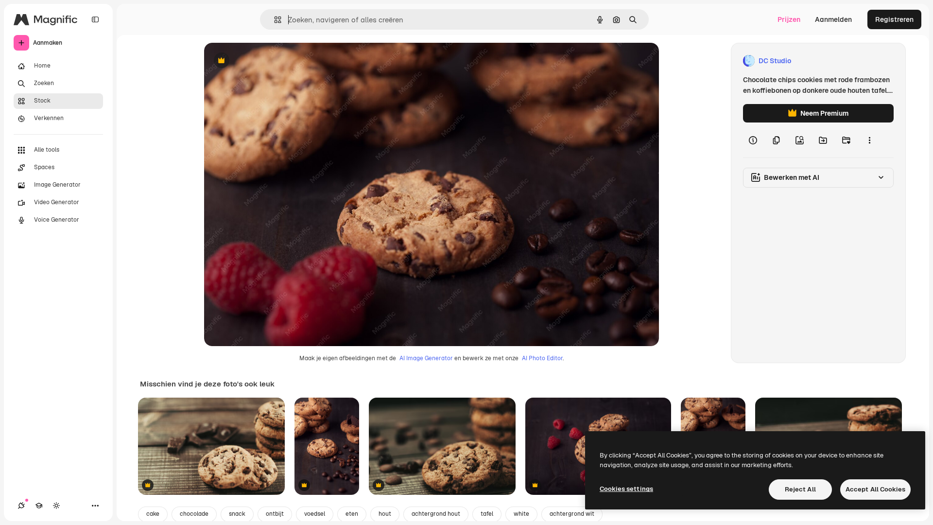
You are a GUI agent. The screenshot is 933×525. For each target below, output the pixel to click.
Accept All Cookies (875, 489)
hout (385, 514)
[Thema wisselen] (56, 505)
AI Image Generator (426, 358)
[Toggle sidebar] (95, 19)
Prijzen (789, 19)
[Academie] (39, 505)
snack (237, 514)
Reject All (800, 489)
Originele (268, 61)
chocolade (194, 514)
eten (352, 514)
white (521, 514)
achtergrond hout (436, 514)
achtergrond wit (572, 514)
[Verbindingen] (21, 505)
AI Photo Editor (542, 358)
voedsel (314, 514)
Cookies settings (626, 489)
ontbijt (275, 514)
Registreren (894, 19)
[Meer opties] (869, 140)
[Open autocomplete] (273, 19)
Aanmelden (833, 19)
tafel (487, 514)
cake (152, 514)
